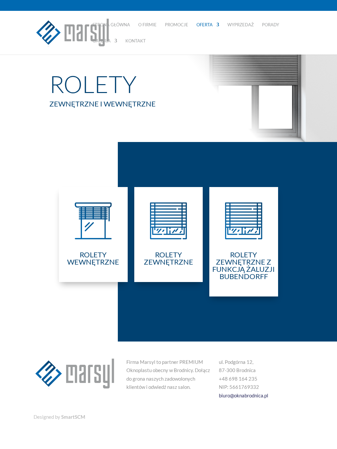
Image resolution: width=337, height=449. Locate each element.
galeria (101, 40)
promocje (176, 24)
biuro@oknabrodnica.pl (243, 395)
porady (270, 24)
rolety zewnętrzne (168, 258)
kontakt (135, 40)
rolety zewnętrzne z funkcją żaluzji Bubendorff (243, 265)
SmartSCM (73, 417)
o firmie (147, 24)
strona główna (111, 24)
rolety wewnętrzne (93, 258)
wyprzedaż (240, 24)
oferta (204, 24)
